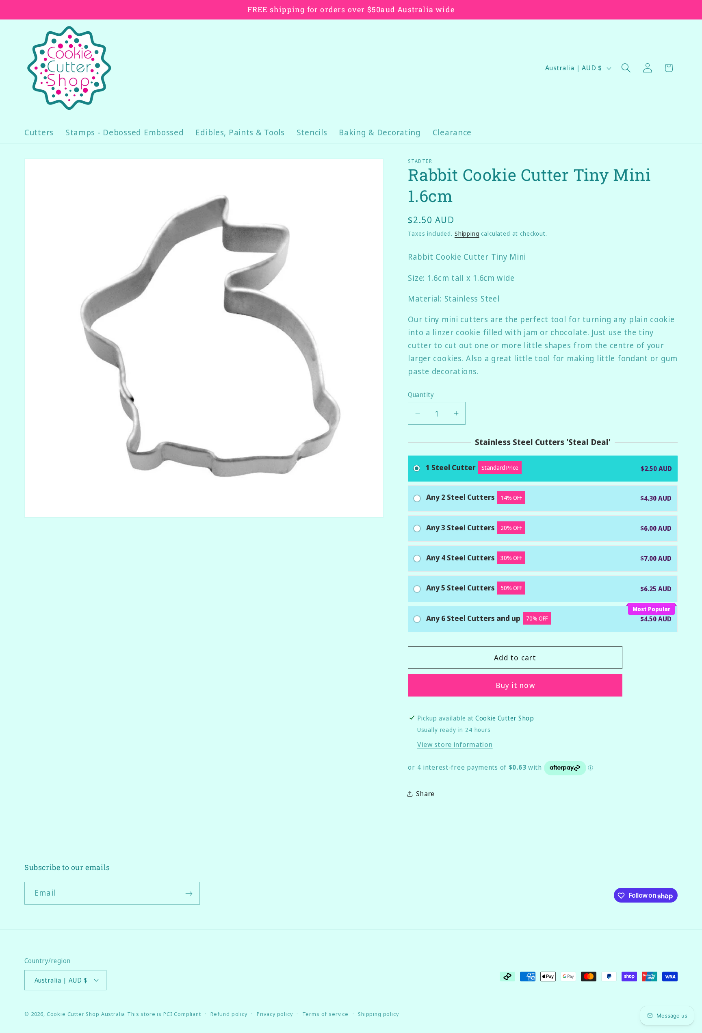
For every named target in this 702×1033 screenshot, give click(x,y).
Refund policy (228, 1013)
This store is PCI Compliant (164, 1013)
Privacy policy (275, 1013)
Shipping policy (378, 1013)
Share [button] (425, 793)
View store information (455, 744)
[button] (626, 68)
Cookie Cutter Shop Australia (86, 1013)
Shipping (467, 233)
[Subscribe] (188, 893)
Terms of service (325, 1013)
